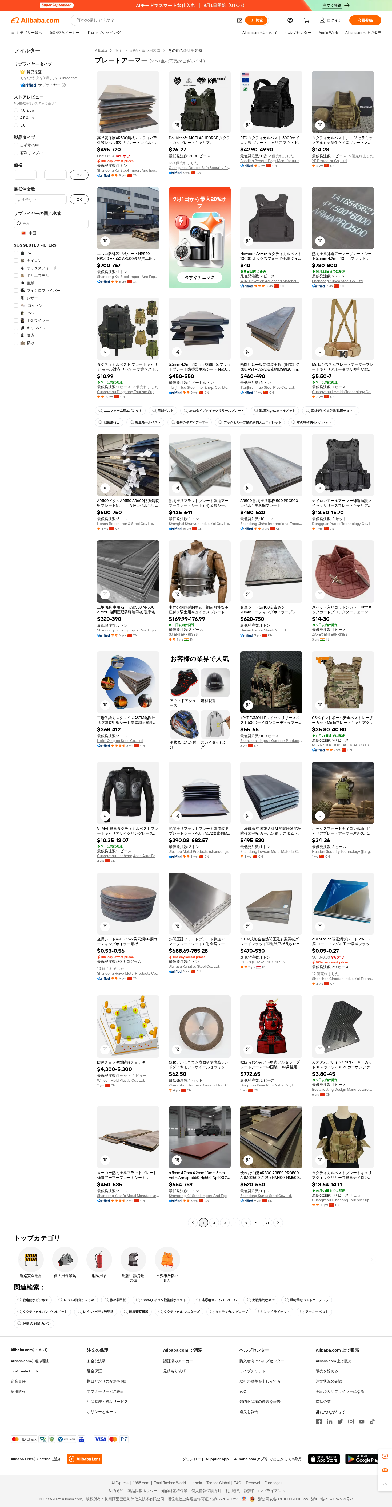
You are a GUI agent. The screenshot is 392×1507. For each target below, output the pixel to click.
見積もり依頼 (174, 1371)
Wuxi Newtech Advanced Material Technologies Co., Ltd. (271, 281)
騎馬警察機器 (138, 1312)
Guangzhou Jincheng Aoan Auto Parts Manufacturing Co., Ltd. (128, 856)
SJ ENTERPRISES (183, 634)
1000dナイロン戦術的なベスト (163, 1300)
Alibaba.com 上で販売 (334, 1361)
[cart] (307, 21)
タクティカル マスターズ (182, 1312)
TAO (237, 1483)
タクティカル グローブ (231, 1312)
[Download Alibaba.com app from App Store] (324, 1459)
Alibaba (101, 50)
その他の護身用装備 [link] (185, 50)
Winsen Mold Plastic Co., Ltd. (121, 1080)
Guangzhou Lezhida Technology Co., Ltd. (343, 392)
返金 (243, 1391)
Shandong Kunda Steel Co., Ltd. (337, 281)
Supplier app (217, 1459)
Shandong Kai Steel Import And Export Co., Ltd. (128, 170)
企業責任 (18, 1381)
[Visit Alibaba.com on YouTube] (361, 1421)
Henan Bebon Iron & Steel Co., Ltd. (125, 523)
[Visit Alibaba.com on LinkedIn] (329, 1421)
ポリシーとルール (102, 1412)
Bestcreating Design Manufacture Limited (343, 1089)
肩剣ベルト (166, 411)
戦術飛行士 (112, 422)
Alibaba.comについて (29, 1350)
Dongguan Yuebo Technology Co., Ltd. (343, 523)
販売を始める (327, 1371)
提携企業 (323, 1401)
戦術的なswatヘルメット (277, 411)
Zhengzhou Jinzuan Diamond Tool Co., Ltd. (200, 1085)
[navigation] (51, 637)
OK (79, 175)
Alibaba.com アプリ (251, 1459)
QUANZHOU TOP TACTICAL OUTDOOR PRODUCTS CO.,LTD (343, 745)
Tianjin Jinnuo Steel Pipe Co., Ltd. (267, 387)
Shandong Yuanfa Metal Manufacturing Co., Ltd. (128, 1196)
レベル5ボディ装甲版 (98, 1312)
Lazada (196, 1483)
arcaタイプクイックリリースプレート (216, 411)
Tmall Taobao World (170, 1483)
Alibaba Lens (22, 1459)
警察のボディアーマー (192, 422)
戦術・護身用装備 (145, 50)
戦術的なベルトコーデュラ (309, 1300)
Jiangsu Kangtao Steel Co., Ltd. (194, 966)
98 (267, 1223)
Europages (273, 1483)
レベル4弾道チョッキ (79, 1300)
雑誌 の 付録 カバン (37, 1323)
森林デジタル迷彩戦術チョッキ (333, 411)
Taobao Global (218, 1483)
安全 (118, 50)
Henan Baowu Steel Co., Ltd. (263, 630)
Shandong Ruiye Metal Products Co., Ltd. (128, 973)
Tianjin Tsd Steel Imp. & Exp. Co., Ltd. (198, 387)
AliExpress (120, 1483)
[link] (385, 1456)
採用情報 (18, 1391)
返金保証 (94, 1371)
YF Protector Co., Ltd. (329, 161)
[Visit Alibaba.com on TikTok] (372, 1421)
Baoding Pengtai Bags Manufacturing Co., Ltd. (271, 161)
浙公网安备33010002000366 (283, 1499)
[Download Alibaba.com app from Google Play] (363, 1459)
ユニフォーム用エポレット (123, 411)
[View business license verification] (244, 1499)
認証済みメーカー (178, 1361)
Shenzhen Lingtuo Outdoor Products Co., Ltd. (271, 741)
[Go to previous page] (193, 1222)
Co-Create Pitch (24, 1371)
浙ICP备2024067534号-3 (332, 1499)
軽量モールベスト (148, 422)
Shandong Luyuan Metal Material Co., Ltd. (271, 851)
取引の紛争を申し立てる (260, 1381)
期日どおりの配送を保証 (107, 1381)
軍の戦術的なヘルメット (314, 422)
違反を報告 (248, 1412)
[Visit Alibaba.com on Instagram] (351, 1421)
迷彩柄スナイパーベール (219, 1300)
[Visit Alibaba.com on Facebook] (319, 1421)
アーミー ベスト (317, 1312)
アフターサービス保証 (105, 1391)
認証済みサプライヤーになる (340, 1391)
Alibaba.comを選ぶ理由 (30, 1361)
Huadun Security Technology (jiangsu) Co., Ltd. (343, 851)
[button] (240, 20)
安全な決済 (96, 1361)
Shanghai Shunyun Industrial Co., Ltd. (199, 523)
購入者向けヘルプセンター (261, 1361)
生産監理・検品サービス (107, 1401)
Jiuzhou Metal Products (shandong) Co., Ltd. (200, 851)
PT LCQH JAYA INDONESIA (262, 962)
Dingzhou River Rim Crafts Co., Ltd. (269, 1085)
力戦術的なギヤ (263, 1300)
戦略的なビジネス (35, 1300)
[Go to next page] (278, 1222)
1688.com (141, 1483)
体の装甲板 (118, 1300)
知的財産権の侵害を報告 (260, 1401)
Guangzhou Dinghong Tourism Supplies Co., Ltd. (128, 392)
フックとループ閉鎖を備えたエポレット (252, 422)
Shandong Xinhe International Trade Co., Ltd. (271, 523)
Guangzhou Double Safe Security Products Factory (200, 168)
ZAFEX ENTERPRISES (329, 634)
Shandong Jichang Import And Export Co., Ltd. (128, 630)
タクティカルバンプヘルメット (45, 1312)
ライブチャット (252, 1371)
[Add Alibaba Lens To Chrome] (84, 1459)
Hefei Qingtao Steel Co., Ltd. (120, 741)
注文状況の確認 (329, 1381)
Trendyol (253, 1483)
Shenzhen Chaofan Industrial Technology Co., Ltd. (343, 978)
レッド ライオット (276, 1312)
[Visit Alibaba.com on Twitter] (340, 1421)
